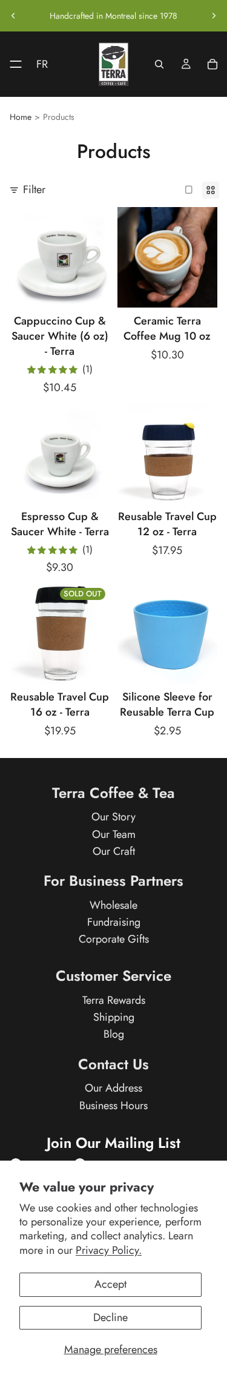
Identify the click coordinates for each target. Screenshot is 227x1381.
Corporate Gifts (114, 939)
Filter (34, 189)
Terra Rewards (113, 1000)
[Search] (159, 64)
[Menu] (11, 64)
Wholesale (113, 905)
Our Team (114, 834)
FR (42, 64)
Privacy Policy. (109, 1250)
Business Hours (113, 1105)
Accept (110, 1284)
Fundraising (113, 922)
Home (20, 117)
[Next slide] (213, 15)
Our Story (113, 817)
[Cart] (212, 64)
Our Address (113, 1088)
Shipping (113, 1018)
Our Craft (114, 851)
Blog (114, 1035)
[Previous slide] (13, 15)
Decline (110, 1317)
